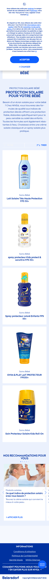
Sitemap (33, 560)
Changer (25, 67)
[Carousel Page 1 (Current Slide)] (20, 461)
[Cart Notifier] (42, 564)
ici (27, 15)
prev (3, 492)
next (45, 492)
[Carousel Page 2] (22, 461)
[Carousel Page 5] (28, 461)
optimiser (34, 11)
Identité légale (16, 560)
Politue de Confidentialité (25, 556)
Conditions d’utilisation (25, 551)
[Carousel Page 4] (26, 461)
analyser (31, 9)
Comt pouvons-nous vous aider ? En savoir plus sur (24, 568)
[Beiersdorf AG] (11, 578)
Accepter (24, 59)
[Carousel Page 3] (24, 461)
